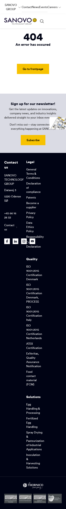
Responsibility (35, 236)
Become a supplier (32, 205)
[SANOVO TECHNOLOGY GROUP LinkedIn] (15, 241)
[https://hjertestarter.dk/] (55, 498)
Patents (31, 197)
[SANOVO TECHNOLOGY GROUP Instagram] (24, 241)
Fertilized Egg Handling (32, 423)
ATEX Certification (34, 346)
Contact (27, 7)
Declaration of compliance (33, 188)
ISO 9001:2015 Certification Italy (34, 313)
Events (43, 7)
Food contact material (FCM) (31, 378)
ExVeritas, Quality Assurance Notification (33, 360)
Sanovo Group (13, 5)
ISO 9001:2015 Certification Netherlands (34, 332)
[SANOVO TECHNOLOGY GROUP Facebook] (7, 241)
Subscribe (33, 140)
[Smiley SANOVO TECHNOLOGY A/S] (25, 498)
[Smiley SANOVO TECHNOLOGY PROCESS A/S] (10, 498)
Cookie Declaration (33, 244)
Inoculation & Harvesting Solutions (33, 461)
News (35, 7)
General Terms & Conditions (33, 174)
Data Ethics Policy (30, 227)
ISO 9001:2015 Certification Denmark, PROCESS (34, 293)
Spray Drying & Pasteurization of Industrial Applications (35, 441)
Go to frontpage (33, 69)
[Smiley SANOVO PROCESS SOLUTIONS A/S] (39, 498)
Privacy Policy (30, 215)
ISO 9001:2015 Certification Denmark (34, 273)
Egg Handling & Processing (33, 408)
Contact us (9, 227)
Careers (55, 5)
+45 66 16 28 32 (10, 215)
